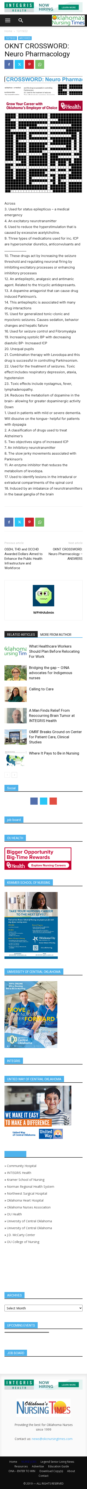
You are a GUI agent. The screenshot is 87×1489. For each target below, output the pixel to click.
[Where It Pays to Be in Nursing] (15, 758)
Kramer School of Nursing (25, 1179)
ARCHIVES (24, 38)
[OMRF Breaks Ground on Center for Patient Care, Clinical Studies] (15, 737)
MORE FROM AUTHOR (55, 634)
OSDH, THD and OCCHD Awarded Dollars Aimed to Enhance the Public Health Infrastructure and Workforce (23, 558)
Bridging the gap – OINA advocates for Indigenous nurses (50, 672)
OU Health (14, 1214)
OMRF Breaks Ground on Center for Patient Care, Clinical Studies (55, 737)
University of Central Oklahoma (29, 1221)
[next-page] (14, 775)
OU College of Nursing (23, 1242)
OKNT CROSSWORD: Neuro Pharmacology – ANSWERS (66, 554)
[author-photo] (43, 606)
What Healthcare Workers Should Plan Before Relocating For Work (54, 651)
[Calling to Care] (15, 694)
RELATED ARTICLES (21, 634)
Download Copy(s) (51, 1471)
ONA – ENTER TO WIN (21, 1471)
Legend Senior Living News (57, 1462)
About (71, 1471)
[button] (7, 20)
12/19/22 (22, 31)
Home (8, 31)
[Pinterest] (29, 64)
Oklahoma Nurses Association (29, 1207)
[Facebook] (8, 64)
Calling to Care (41, 689)
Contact (43, 1476)
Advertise (38, 1466)
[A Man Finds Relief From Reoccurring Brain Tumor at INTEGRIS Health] (15, 715)
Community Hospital (21, 1166)
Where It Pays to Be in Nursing (54, 753)
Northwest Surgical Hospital (27, 1193)
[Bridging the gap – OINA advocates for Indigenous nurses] (15, 673)
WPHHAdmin (43, 612)
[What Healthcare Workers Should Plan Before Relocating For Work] (15, 651)
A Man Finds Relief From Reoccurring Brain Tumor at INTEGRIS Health (52, 715)
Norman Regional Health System (30, 1186)
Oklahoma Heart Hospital (25, 1200)
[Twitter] (19, 64)
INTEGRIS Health (19, 1173)
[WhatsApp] (39, 64)
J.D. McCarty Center (21, 1235)
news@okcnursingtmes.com (52, 1439)
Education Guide (58, 1466)
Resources (21, 1466)
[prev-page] (7, 775)
